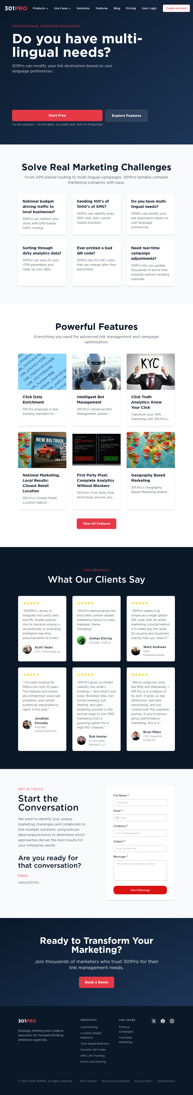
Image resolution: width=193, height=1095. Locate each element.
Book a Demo (96, 982)
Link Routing (88, 1027)
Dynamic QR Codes (93, 1049)
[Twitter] (154, 1021)
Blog (117, 8)
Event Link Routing (93, 1061)
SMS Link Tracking (92, 1055)
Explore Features (126, 116)
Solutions (83, 8)
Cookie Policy (166, 1081)
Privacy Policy (143, 1081)
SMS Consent (88, 1081)
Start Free (57, 115)
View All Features (96, 523)
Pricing (131, 8)
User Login (149, 8)
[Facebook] (163, 1021)
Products (40, 8)
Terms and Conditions (115, 1081)
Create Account (176, 8)
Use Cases (62, 8)
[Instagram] (172, 1021)
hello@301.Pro (28, 882)
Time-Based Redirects (94, 1043)
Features (102, 8)
